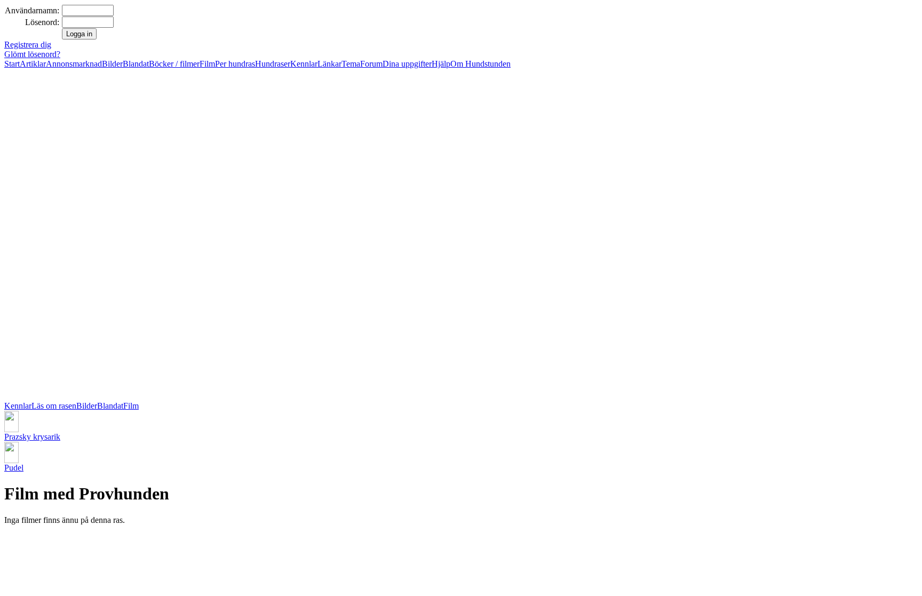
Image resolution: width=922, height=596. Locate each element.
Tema (350, 63)
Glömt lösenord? (32, 54)
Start (12, 63)
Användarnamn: (32, 10)
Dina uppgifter (407, 63)
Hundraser (272, 63)
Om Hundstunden (480, 63)
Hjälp (441, 63)
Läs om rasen (53, 405)
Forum (371, 63)
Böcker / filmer (174, 63)
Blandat (136, 63)
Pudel (13, 467)
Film (207, 63)
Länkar (329, 63)
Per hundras (235, 63)
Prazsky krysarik (32, 436)
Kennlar (303, 63)
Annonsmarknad (74, 63)
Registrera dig (27, 44)
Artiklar (33, 63)
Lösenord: (42, 22)
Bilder (112, 63)
